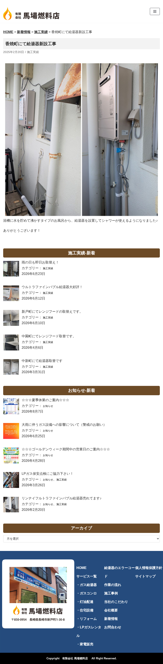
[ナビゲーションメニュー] (155, 11)
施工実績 (33, 52)
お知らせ (48, 406)
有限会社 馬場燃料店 (75, 658)
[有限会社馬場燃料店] (31, 13)
